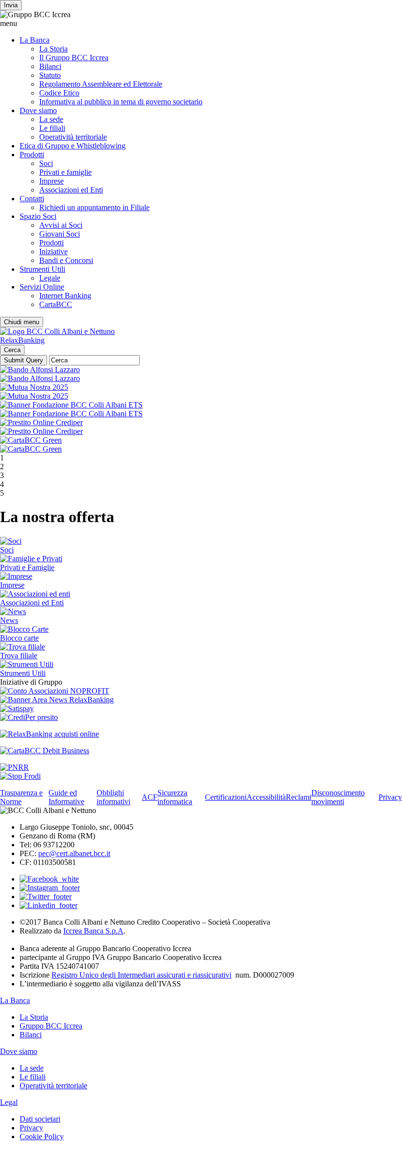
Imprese (51, 181)
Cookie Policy (42, 1136)
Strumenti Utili (42, 269)
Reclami (298, 797)
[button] (201, 23)
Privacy (390, 797)
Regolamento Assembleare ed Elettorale (100, 84)
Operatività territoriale (73, 137)
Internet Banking (65, 295)
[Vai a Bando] (40, 369)
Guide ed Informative (66, 797)
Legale (49, 278)
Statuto (50, 75)
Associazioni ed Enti (71, 190)
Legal (9, 1102)
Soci (46, 163)
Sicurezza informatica (174, 797)
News (9, 620)
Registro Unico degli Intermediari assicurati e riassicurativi (141, 975)
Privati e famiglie (65, 172)
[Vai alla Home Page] (57, 331)
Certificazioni (226, 797)
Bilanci (50, 66)
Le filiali (52, 128)
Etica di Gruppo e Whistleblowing (73, 146)
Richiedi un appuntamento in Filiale (94, 207)
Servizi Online (42, 287)
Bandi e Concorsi (66, 260)
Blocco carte (19, 638)
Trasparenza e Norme (21, 797)
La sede (51, 119)
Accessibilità (266, 797)
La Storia (53, 49)
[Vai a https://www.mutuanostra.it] (34, 387)
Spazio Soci (38, 216)
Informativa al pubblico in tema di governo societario (120, 101)
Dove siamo (38, 110)
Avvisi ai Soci (60, 225)
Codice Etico (59, 93)
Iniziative (53, 251)
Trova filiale (18, 655)
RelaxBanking (22, 340)
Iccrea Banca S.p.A (93, 931)
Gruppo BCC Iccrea (51, 1026)
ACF (149, 797)
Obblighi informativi (113, 797)
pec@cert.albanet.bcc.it (74, 853)
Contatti (32, 198)
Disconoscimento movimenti (338, 797)
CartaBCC (55, 304)
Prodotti (32, 154)
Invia (11, 5)
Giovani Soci (59, 234)
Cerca (12, 350)
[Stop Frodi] (20, 776)
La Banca (35, 40)
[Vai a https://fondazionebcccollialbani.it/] (71, 405)
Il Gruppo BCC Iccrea (73, 57)
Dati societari (40, 1119)
